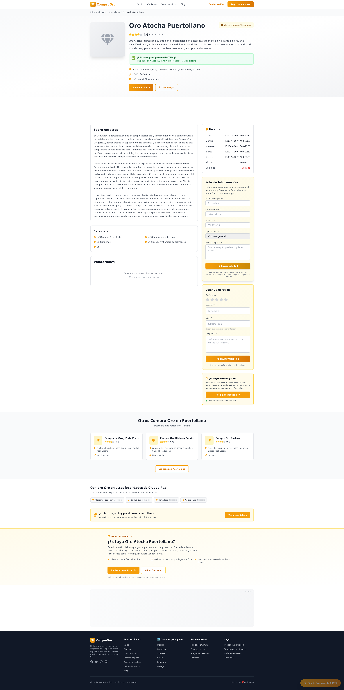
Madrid (160, 645)
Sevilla (160, 657)
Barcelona (161, 649)
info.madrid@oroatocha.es (146, 79)
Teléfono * (210, 220)
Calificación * (211, 295)
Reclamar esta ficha (226, 394)
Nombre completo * (214, 198)
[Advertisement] (171, 608)
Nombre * (210, 305)
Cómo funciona (169, 4)
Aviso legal (229, 657)
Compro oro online (132, 662)
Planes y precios (198, 649)
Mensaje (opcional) (213, 242)
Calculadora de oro (132, 666)
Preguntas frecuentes (200, 653)
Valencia (161, 653)
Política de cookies (232, 653)
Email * (209, 318)
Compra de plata (131, 657)
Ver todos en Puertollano (172, 468)
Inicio (140, 4)
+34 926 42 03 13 (141, 74)
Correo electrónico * (214, 209)
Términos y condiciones (235, 649)
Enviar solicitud (229, 265)
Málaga (160, 666)
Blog (183, 4)
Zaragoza (161, 662)
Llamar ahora (142, 87)
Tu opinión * (211, 333)
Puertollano (114, 12)
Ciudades (152, 4)
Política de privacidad (234, 645)
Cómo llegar (168, 87)
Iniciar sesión (216, 4)
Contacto (195, 657)
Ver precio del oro (237, 515)
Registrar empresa (240, 4)
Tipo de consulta (212, 231)
